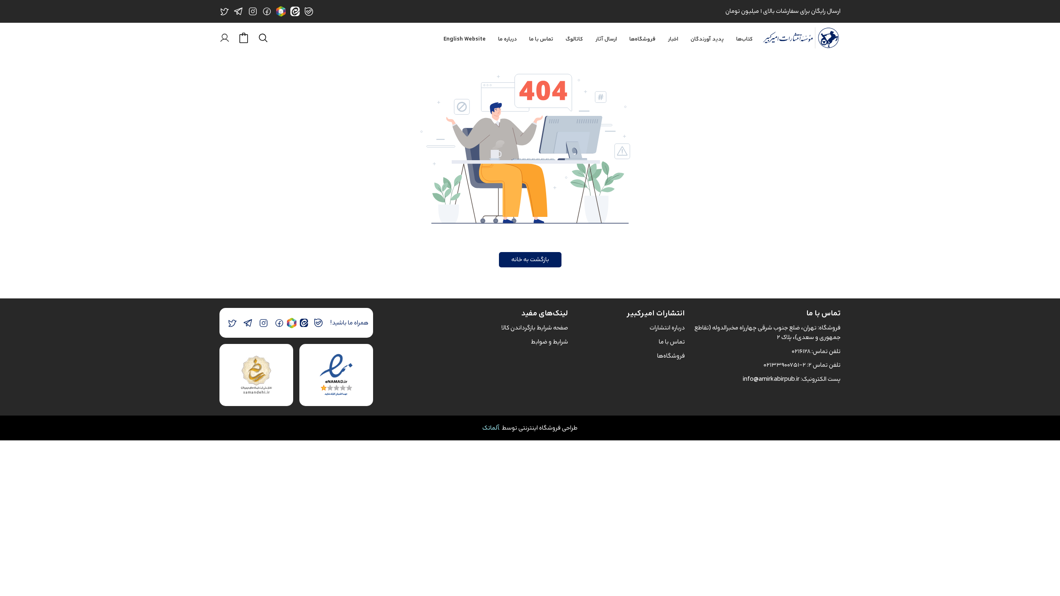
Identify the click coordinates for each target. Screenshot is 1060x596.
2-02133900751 (785, 365)
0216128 (801, 351)
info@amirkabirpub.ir (771, 379)
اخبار (673, 39)
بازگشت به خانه (530, 259)
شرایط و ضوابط (549, 341)
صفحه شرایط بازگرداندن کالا (534, 327)
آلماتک (490, 428)
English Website (464, 39)
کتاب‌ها (744, 39)
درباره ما (507, 39)
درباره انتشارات (667, 327)
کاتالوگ (574, 39)
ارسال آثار (606, 39)
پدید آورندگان (707, 39)
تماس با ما (541, 39)
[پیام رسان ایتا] (303, 323)
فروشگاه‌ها (642, 39)
